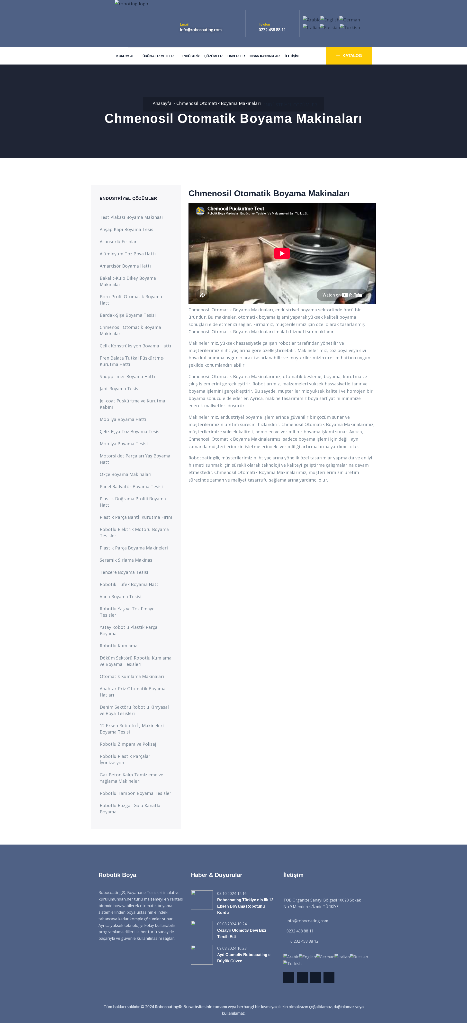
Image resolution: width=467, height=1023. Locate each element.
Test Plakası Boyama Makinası (131, 217)
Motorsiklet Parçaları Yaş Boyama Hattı (135, 459)
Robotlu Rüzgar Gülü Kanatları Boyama (131, 808)
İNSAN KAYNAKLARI (265, 56)
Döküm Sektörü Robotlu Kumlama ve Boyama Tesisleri (135, 661)
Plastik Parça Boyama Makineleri (134, 548)
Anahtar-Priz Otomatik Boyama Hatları (132, 692)
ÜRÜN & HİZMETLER (158, 56)
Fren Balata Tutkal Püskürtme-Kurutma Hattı (132, 361)
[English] (329, 19)
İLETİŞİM (291, 56)
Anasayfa (162, 103)
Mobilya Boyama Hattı (123, 419)
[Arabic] (311, 19)
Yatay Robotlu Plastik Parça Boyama (128, 630)
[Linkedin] (315, 977)
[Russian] (330, 27)
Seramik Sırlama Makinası (126, 560)
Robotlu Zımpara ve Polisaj (128, 744)
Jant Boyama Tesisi (119, 388)
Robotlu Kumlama (118, 646)
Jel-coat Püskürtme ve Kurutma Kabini (132, 404)
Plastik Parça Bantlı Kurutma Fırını (136, 517)
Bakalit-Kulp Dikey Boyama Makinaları (128, 281)
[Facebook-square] (302, 977)
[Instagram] (328, 977)
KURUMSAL (125, 56)
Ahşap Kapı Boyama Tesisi (127, 229)
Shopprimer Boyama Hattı (127, 376)
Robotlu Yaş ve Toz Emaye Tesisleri (127, 612)
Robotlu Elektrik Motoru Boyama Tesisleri (134, 532)
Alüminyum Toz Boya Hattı (128, 254)
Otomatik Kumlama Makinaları (132, 676)
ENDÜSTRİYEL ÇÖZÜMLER (202, 56)
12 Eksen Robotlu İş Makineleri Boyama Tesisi (132, 729)
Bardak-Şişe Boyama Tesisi (128, 315)
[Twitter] (288, 977)
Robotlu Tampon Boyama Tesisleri (136, 793)
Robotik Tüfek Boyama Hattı (130, 584)
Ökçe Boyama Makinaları (125, 474)
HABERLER (236, 56)
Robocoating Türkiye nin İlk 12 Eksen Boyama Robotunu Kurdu (245, 906)
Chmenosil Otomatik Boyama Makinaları (130, 330)
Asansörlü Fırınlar (118, 241)
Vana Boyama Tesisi (120, 596)
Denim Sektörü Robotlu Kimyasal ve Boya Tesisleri (134, 710)
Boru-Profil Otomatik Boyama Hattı (131, 300)
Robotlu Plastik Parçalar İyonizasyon (125, 759)
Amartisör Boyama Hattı (125, 266)
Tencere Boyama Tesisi (124, 572)
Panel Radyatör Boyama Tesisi (131, 486)
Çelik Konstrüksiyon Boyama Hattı (135, 346)
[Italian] (311, 27)
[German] (349, 19)
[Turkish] (350, 27)
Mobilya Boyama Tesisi (124, 443)
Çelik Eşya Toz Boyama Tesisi (130, 431)
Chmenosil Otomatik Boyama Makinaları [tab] (269, 193)
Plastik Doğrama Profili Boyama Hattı (133, 502)
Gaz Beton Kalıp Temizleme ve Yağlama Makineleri (131, 778)
